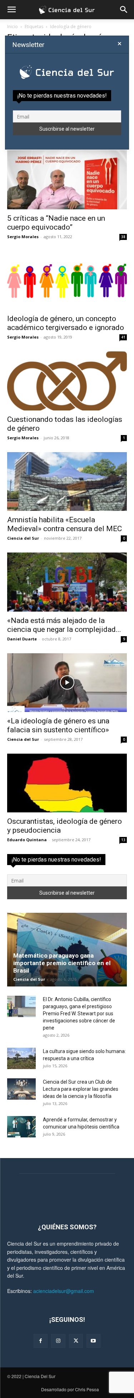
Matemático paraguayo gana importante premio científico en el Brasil (61, 963)
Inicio (12, 26)
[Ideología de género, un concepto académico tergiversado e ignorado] (67, 280)
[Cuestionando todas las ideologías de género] (67, 380)
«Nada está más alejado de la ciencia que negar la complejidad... (64, 625)
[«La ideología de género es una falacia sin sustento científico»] (67, 682)
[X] (76, 1341)
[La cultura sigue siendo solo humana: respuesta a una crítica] (21, 1058)
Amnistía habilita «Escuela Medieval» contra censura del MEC (64, 524)
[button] (11, 9)
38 (123, 236)
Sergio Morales (23, 236)
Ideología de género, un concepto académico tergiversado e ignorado (65, 323)
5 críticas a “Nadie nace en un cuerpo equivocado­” (56, 222)
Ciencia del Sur (23, 538)
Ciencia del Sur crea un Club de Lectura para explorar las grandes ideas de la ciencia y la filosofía (80, 1089)
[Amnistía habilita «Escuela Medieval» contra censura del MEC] (67, 481)
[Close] (119, 44)
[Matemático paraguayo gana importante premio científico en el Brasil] (67, 949)
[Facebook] (41, 1341)
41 (123, 337)
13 (123, 839)
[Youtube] (93, 1341)
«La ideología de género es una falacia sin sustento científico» (58, 725)
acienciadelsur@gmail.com (63, 1290)
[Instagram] (58, 1341)
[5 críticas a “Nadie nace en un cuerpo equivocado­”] (67, 179)
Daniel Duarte (22, 639)
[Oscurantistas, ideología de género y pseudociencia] (67, 783)
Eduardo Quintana (27, 839)
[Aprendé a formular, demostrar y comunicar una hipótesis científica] (21, 1126)
